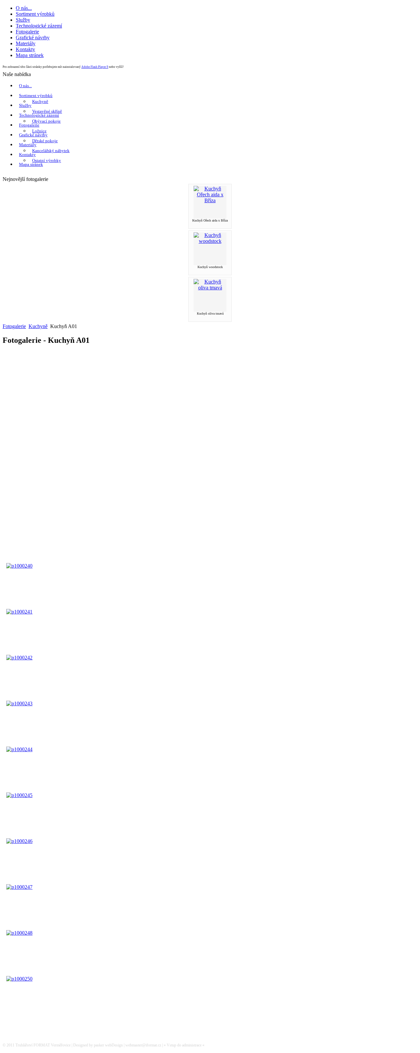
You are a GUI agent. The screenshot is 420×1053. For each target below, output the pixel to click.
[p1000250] (19, 979)
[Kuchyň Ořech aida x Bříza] (210, 200)
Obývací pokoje (46, 121)
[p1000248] (19, 933)
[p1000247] (19, 887)
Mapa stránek (31, 164)
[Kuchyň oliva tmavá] (210, 287)
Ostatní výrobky (46, 160)
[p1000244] (19, 749)
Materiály (27, 144)
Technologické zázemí (39, 115)
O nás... (25, 85)
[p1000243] (19, 703)
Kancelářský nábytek (51, 150)
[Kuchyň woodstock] (210, 241)
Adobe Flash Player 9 (94, 66)
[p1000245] (19, 795)
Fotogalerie (29, 125)
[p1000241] (19, 611)
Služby (25, 105)
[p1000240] (19, 566)
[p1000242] (19, 657)
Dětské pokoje (45, 140)
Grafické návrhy (33, 134)
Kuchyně (40, 101)
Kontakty (27, 154)
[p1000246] (19, 841)
